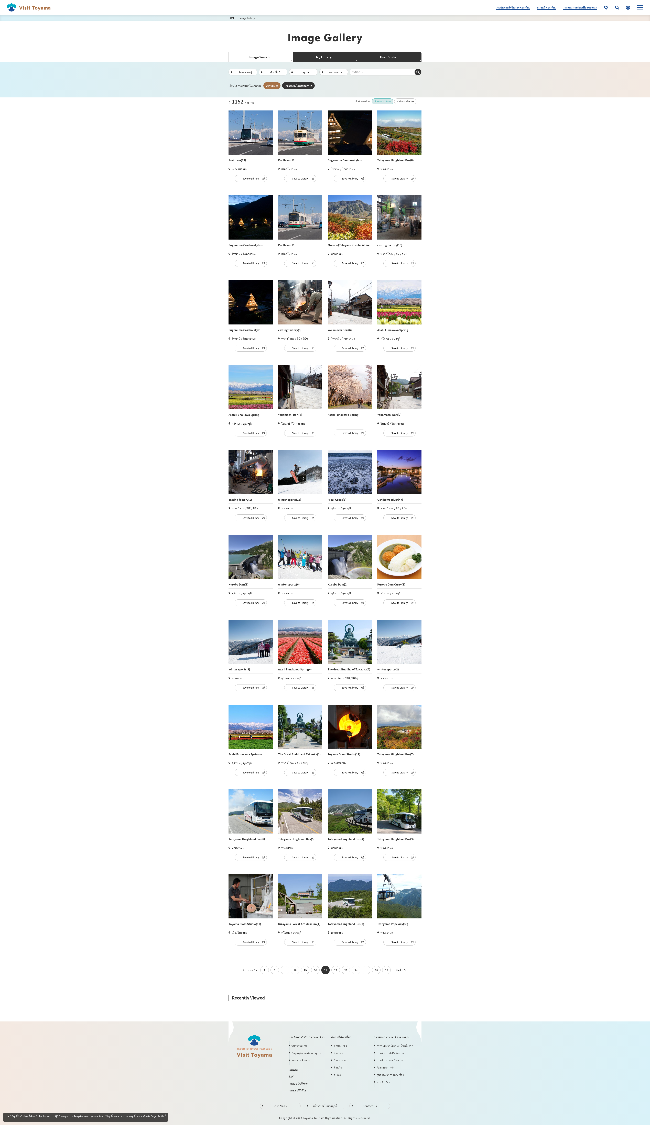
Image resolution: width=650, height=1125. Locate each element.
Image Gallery (247, 18)
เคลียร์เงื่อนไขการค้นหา (297, 85)
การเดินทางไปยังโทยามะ (391, 1053)
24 (356, 970)
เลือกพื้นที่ (275, 72)
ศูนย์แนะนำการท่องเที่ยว (390, 1074)
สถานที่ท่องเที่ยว (546, 7)
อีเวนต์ (337, 1074)
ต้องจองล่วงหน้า (386, 1067)
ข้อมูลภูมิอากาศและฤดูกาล (306, 1053)
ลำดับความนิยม (382, 101)
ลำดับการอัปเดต (405, 101)
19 (305, 970)
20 (315, 970)
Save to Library (251, 178)
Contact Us (370, 1106)
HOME (232, 18)
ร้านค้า (338, 1067)
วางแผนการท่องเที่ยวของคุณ (580, 7)
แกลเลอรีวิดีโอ (298, 1090)
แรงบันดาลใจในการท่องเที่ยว (513, 7)
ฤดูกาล (305, 72)
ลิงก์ (291, 1077)
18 (295, 970)
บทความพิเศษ (299, 1045)
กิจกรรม (338, 1053)
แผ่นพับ (293, 1070)
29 (386, 970)
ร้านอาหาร (340, 1060)
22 (335, 970)
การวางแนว (335, 72)
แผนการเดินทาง (300, 1060)
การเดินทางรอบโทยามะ (390, 1060)
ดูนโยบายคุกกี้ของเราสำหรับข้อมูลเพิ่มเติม (142, 1116)
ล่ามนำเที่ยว (383, 1082)
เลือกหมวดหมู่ (245, 72)
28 (376, 970)
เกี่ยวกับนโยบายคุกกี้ (325, 1106)
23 (345, 970)
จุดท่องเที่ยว (340, 1045)
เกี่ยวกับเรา (280, 1106)
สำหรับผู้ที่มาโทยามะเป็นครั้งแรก (395, 1045)
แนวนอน (270, 85)
